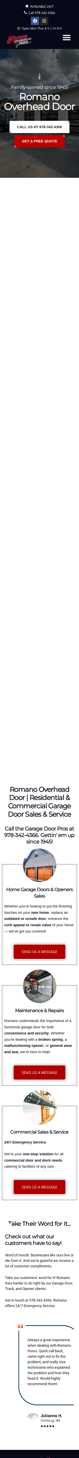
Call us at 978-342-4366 (39, 127)
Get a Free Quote (39, 141)
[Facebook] (35, 21)
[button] (66, 37)
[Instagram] (44, 21)
